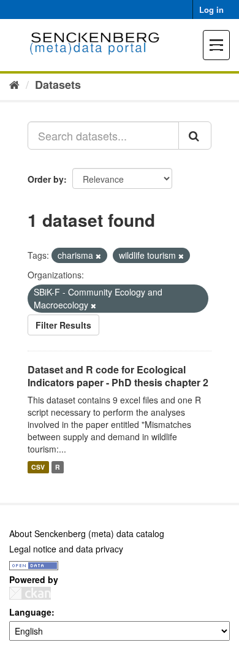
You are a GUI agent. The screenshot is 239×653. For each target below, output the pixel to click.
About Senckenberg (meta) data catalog (86, 533)
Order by (46, 179)
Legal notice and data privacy (66, 549)
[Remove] (98, 256)
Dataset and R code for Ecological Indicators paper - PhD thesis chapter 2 (118, 375)
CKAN (30, 593)
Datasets (58, 85)
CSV (38, 467)
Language (30, 612)
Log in (211, 9)
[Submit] (194, 135)
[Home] (14, 84)
